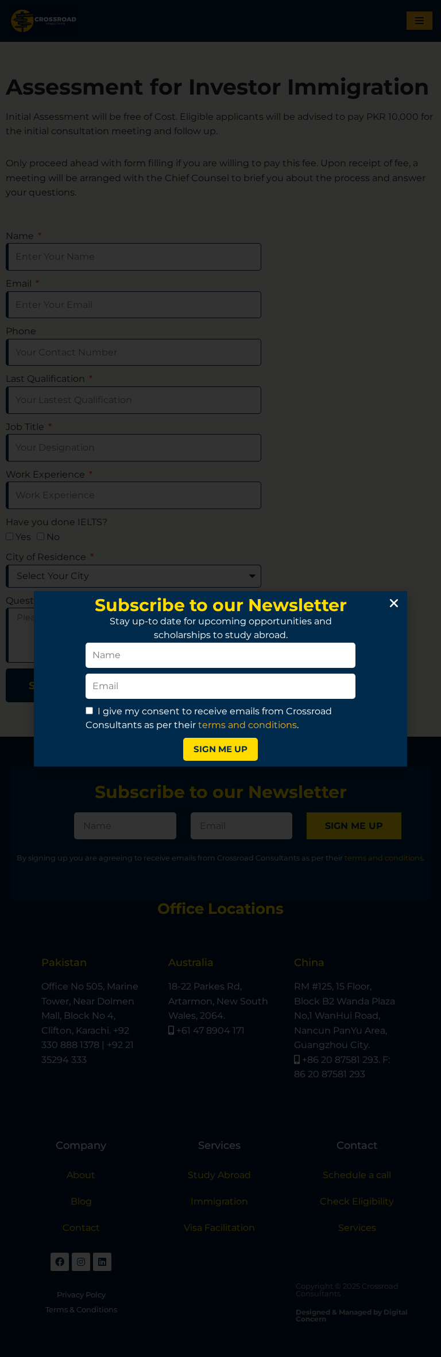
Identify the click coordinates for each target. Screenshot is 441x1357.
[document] (220, 678)
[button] (394, 603)
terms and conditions (247, 724)
